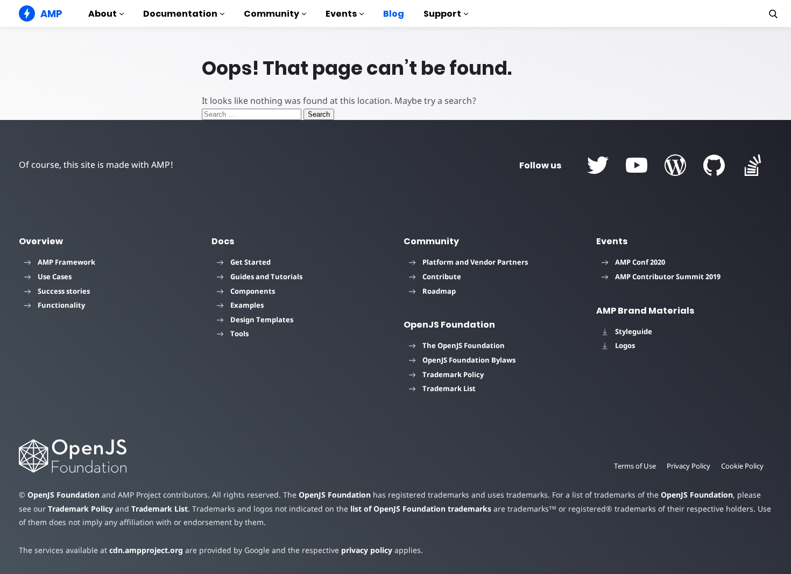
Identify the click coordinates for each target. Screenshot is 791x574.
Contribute (441, 276)
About (102, 14)
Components (252, 291)
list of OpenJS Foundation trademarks (420, 509)
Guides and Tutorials (266, 276)
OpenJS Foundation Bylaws (468, 360)
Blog (393, 14)
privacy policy (366, 550)
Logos (625, 345)
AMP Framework (66, 262)
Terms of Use (635, 466)
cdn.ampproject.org (146, 550)
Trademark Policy (453, 374)
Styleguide (633, 331)
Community (271, 14)
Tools (239, 333)
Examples (247, 305)
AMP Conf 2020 (640, 262)
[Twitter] (598, 165)
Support (442, 14)
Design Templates (261, 319)
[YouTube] (636, 165)
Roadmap (439, 291)
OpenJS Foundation (63, 495)
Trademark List (449, 388)
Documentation (180, 14)
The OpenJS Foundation (463, 345)
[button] (773, 14)
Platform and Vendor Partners (475, 262)
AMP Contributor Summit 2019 (668, 276)
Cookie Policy (742, 466)
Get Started (250, 262)
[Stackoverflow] (753, 165)
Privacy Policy (688, 466)
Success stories (64, 291)
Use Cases (55, 276)
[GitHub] (714, 165)
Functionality (61, 305)
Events (341, 14)
